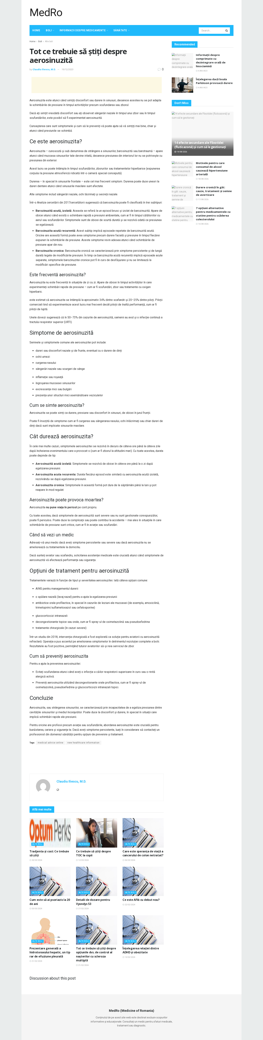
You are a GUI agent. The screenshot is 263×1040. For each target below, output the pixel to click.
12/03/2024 (83, 860)
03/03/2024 (36, 908)
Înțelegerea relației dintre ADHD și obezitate (141, 950)
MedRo (46, 12)
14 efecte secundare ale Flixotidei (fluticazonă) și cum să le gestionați (200, 145)
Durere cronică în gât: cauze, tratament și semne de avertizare (214, 191)
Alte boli (49, 41)
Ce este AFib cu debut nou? (141, 900)
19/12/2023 (67, 69)
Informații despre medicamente (83, 30)
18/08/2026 (203, 179)
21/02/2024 (36, 961)
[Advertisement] (168, 12)
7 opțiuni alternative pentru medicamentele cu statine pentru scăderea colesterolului (213, 213)
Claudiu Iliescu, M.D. (44, 69)
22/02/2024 (129, 905)
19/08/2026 (181, 152)
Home (36, 30)
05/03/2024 (129, 860)
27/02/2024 (83, 908)
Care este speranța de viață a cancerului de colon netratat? (143, 853)
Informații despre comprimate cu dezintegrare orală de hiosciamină (210, 60)
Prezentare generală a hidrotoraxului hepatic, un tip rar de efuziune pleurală (50, 952)
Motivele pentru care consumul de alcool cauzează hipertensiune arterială (212, 168)
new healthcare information (83, 742)
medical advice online (50, 742)
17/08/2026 (203, 199)
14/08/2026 (203, 224)
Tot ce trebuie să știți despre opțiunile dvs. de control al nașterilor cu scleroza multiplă (96, 954)
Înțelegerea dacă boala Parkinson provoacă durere (214, 81)
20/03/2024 (36, 860)
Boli (49, 30)
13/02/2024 (129, 957)
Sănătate (120, 30)
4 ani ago (203, 71)
